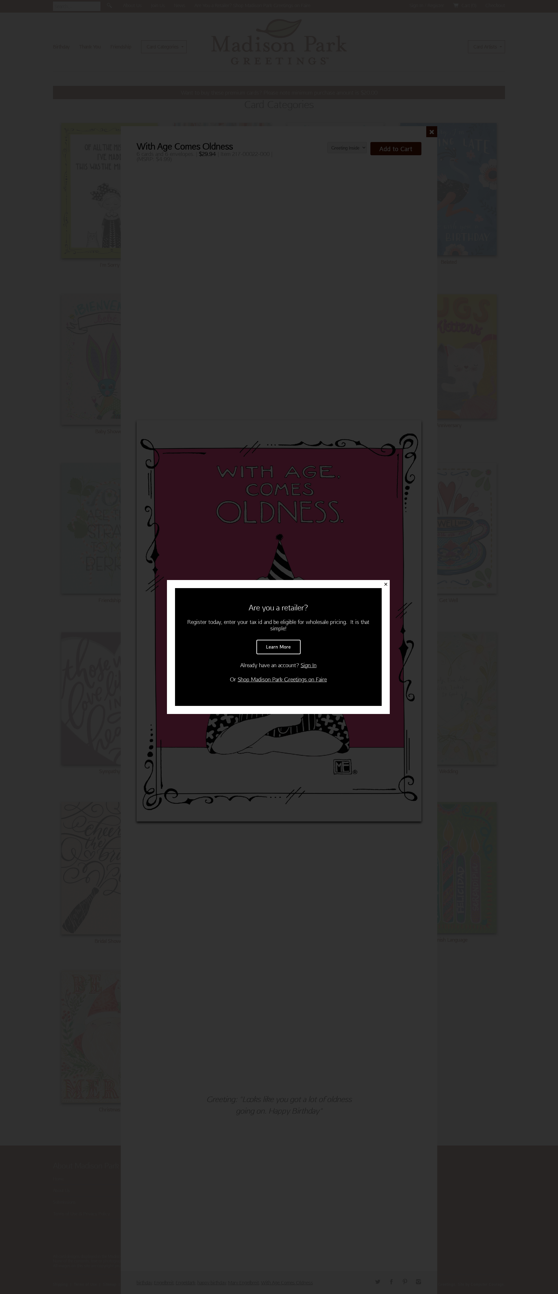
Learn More (278, 647)
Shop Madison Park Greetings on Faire (282, 679)
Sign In (308, 665)
